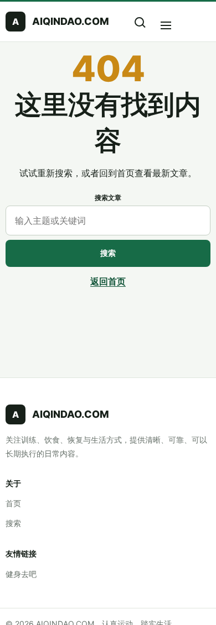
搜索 (108, 253)
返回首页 (108, 281)
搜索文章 (108, 197)
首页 (13, 503)
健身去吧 (21, 574)
